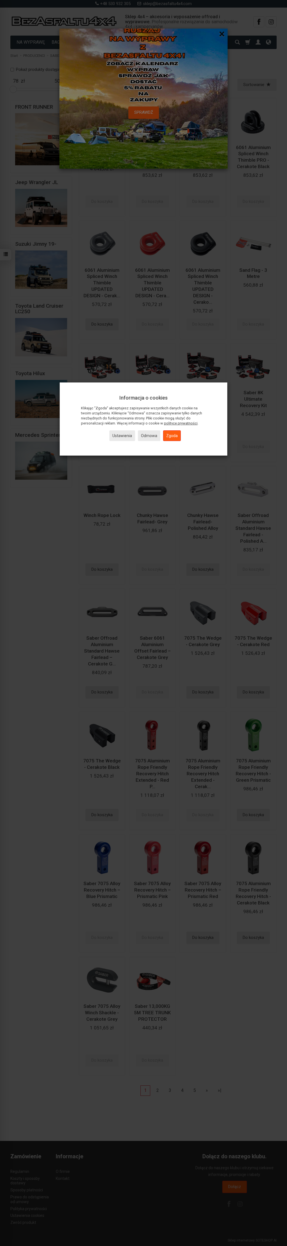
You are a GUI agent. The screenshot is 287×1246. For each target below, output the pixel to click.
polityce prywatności (181, 423)
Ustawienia (122, 435)
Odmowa (149, 435)
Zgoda (172, 435)
